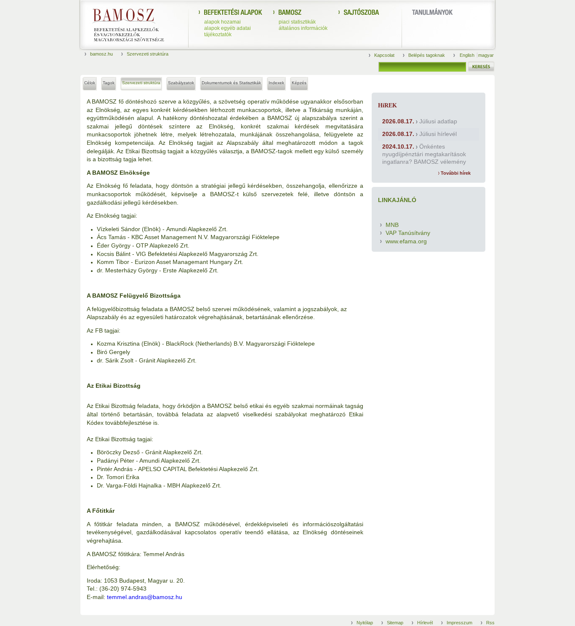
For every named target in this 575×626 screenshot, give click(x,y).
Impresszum (459, 622)
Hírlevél (425, 622)
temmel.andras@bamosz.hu (144, 597)
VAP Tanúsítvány (408, 232)
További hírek (455, 173)
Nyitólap (365, 622)
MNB (392, 224)
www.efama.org (406, 241)
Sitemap (395, 622)
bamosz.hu (101, 53)
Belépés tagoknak (426, 55)
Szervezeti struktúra (147, 53)
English (468, 55)
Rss (490, 622)
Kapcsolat (384, 55)
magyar (486, 55)
